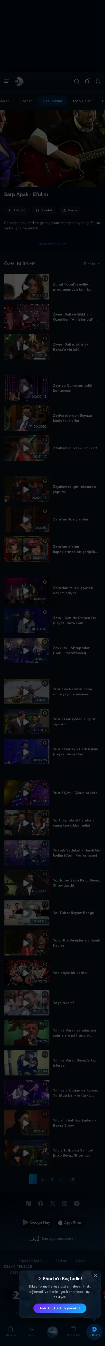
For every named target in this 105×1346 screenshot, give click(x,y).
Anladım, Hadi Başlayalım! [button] (60, 1308)
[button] (96, 1276)
